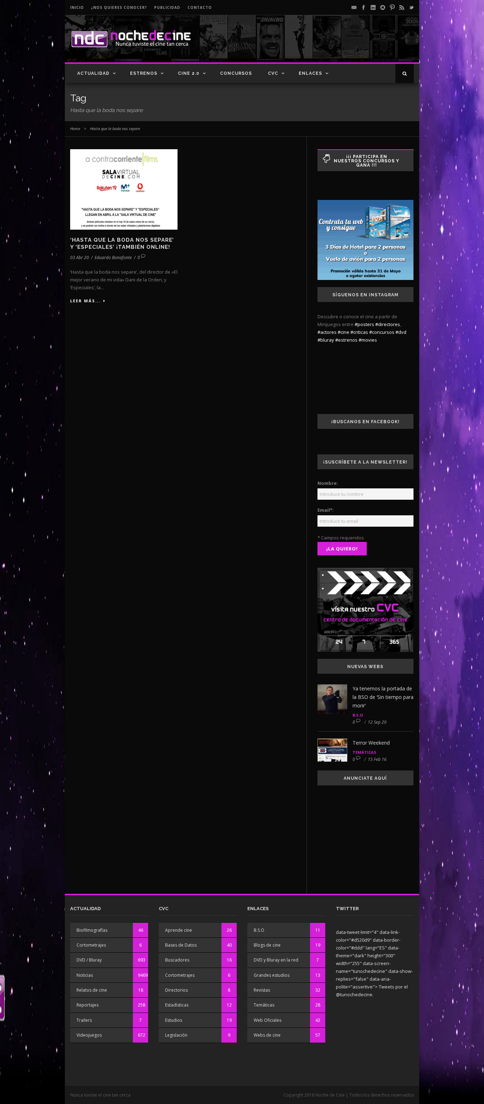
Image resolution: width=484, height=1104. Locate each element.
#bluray (325, 340)
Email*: (325, 510)
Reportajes (88, 1005)
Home (75, 128)
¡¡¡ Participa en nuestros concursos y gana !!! (366, 161)
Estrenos (143, 73)
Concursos (236, 73)
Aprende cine (178, 930)
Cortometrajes (91, 945)
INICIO (77, 7)
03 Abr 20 (79, 257)
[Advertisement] (331, 44)
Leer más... (85, 300)
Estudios (173, 1020)
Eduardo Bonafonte (113, 257)
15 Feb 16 (377, 759)
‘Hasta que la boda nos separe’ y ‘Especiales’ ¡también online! (122, 243)
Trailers (84, 1020)
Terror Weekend (371, 742)
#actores (327, 332)
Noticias (85, 975)
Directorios (176, 990)
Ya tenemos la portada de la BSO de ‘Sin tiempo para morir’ (383, 697)
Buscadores (177, 960)
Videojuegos (89, 1035)
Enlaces (310, 73)
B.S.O (358, 715)
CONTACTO (199, 7)
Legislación (176, 1035)
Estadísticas (176, 1005)
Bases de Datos (181, 945)
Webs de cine (267, 1035)
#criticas (359, 332)
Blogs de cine (267, 945)
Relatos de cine (92, 990)
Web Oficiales (267, 1020)
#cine (343, 332)
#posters (364, 324)
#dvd (400, 332)
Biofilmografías (92, 930)
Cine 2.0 (188, 73)
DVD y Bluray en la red (276, 960)
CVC (273, 73)
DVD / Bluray (89, 960)
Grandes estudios (271, 975)
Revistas (262, 990)
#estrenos (346, 340)
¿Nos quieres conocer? (119, 7)
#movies (368, 340)
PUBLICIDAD (167, 7)
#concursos (381, 332)
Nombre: (327, 483)
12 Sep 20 (377, 722)
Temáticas (364, 752)
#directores (387, 324)
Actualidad (93, 73)
